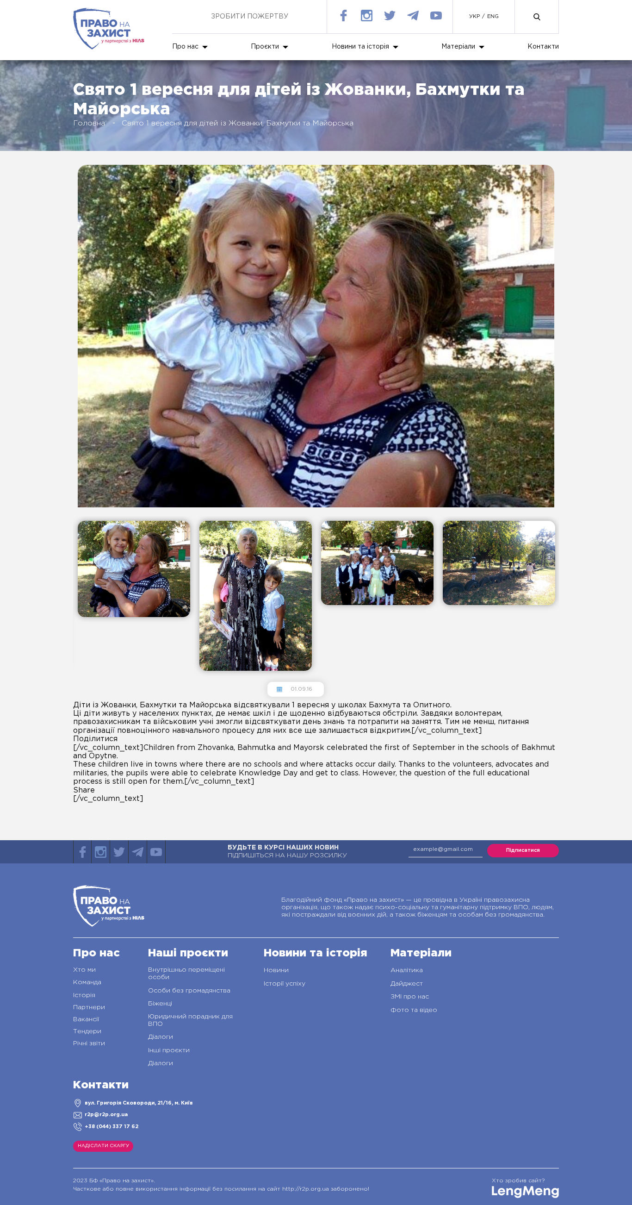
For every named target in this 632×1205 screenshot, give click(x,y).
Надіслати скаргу (103, 1146)
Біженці (160, 1003)
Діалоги (160, 1037)
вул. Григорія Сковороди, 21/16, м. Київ (139, 1103)
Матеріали (458, 47)
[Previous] (76, 513)
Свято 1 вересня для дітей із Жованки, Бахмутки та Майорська (237, 123)
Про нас (185, 47)
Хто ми (84, 970)
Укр (474, 16)
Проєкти (265, 47)
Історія (84, 995)
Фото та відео (413, 1010)
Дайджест (406, 983)
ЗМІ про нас (409, 996)
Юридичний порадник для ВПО (190, 1020)
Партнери (89, 1007)
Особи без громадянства (189, 990)
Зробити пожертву (249, 16)
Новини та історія (360, 47)
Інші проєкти (169, 1050)
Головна (89, 123)
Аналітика (406, 970)
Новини (276, 970)
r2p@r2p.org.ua (106, 1114)
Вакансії (86, 1019)
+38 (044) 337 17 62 (111, 1126)
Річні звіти (89, 1043)
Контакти (543, 47)
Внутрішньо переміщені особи (186, 973)
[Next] (76, 683)
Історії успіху (284, 983)
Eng (493, 16)
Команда (87, 982)
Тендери (87, 1031)
